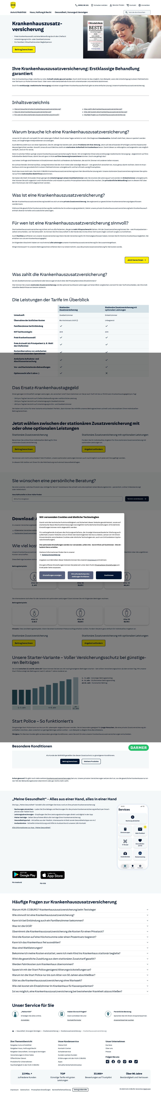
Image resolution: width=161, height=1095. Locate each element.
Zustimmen (108, 575)
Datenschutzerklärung (51, 555)
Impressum (92, 560)
